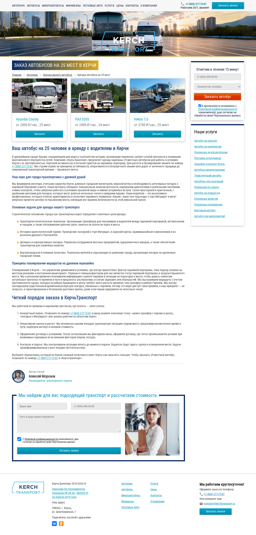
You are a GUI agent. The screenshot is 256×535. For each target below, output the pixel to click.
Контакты (132, 5)
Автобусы (33, 5)
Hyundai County (27, 119)
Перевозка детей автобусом (210, 152)
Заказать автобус (217, 96)
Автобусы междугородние (209, 169)
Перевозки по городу (206, 187)
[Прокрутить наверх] (13, 525)
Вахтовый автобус (205, 210)
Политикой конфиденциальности (217, 109)
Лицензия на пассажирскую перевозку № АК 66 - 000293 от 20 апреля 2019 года (70, 492)
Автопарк (18, 5)
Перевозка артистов (206, 198)
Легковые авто (93, 5)
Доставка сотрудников (207, 158)
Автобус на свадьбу (205, 140)
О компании (149, 5)
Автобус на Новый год (207, 193)
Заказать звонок (228, 5)
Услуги (109, 5)
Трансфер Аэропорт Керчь (209, 164)
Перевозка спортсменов (208, 204)
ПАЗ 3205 (82, 119)
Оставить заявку (69, 450)
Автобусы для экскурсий (208, 181)
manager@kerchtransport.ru (219, 503)
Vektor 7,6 (141, 119)
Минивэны (73, 5)
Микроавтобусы (53, 5)
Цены (120, 5)
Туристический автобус (207, 175)
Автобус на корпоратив (207, 146)
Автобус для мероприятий (209, 216)
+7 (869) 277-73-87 (196, 4)
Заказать (39, 134)
